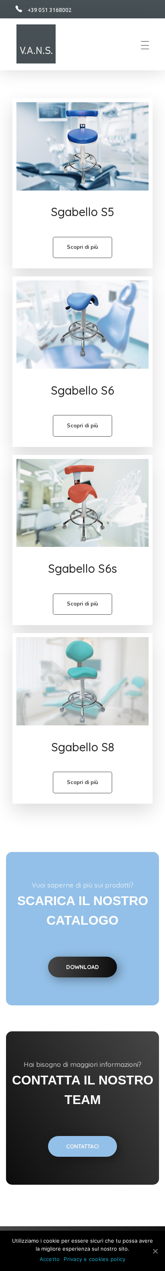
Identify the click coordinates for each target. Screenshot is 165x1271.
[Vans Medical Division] (36, 44)
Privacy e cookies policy (94, 1259)
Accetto (50, 1259)
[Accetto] (155, 1251)
